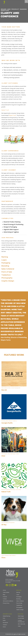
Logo (2, 522)
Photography (6, 278)
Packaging (5, 263)
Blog (4, 594)
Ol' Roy (3, 525)
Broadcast (5, 622)
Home (4, 590)
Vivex (3, 557)
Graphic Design (7, 281)
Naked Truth (12, 115)
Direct (9, 387)
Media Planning (6, 616)
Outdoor (17, 453)
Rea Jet (4, 390)
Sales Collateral (7, 269)
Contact (5, 598)
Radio (4, 620)
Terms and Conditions (8, 601)
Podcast (5, 596)
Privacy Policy (6, 603)
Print (4, 618)
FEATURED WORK (14, 355)
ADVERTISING (7, 613)
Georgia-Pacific (7, 423)
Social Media (18, 489)
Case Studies (6, 592)
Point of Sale (6, 272)
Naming (4, 257)
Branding (5, 266)
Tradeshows (19, 605)
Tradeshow (6, 275)
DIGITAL (21, 613)
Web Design (12, 453)
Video (9, 453)
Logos (4, 260)
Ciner (3, 456)
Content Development (15, 387)
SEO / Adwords (21, 624)
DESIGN (18, 590)
